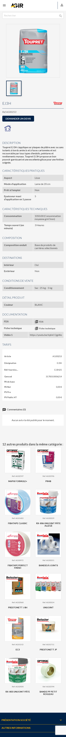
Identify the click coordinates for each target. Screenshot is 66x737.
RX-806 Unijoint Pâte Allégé (48, 524)
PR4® (48, 481)
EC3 (18, 649)
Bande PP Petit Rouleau (48, 692)
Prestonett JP (48, 649)
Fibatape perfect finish (18, 566)
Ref (4, 111)
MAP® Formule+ (17, 481)
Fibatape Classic (17, 523)
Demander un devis (18, 118)
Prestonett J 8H (17, 607)
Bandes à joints (48, 565)
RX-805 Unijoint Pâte (18, 691)
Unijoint (48, 607)
